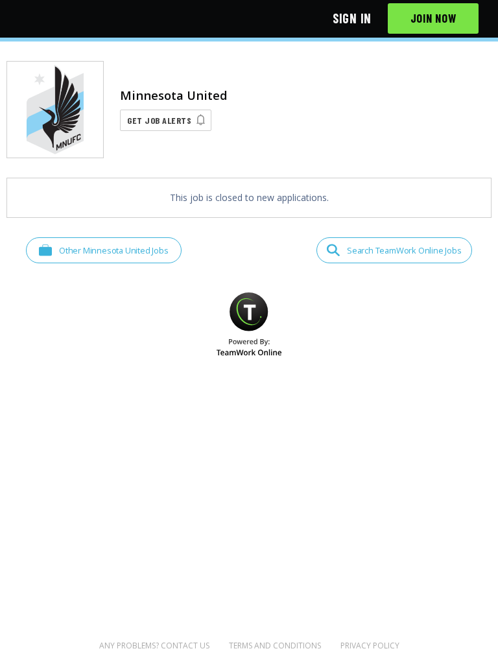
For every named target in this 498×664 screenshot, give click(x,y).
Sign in (352, 18)
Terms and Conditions (275, 645)
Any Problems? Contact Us (154, 645)
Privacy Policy (369, 645)
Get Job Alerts (159, 120)
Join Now (433, 18)
